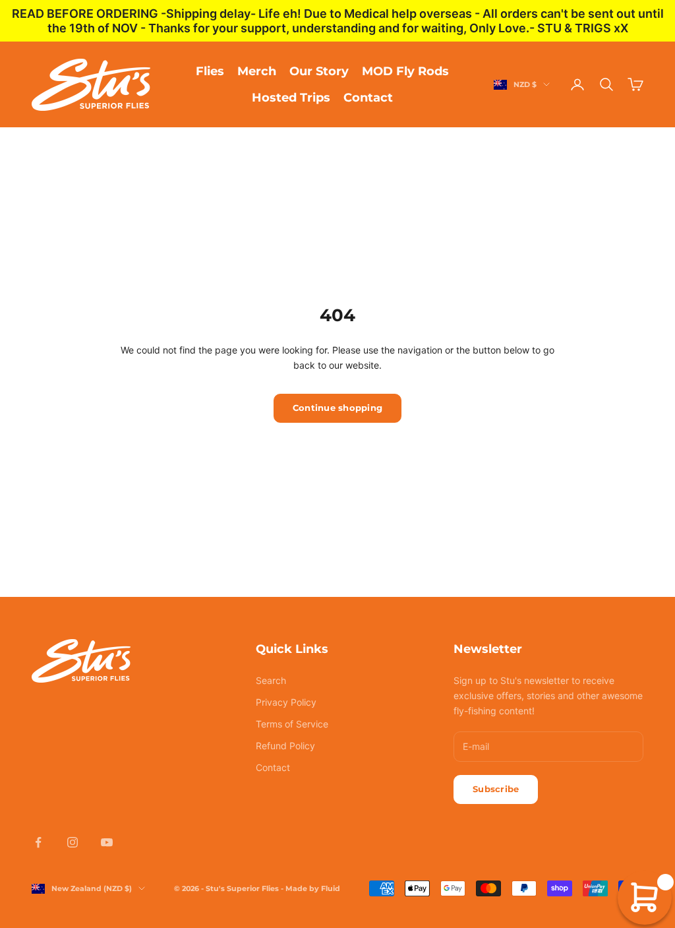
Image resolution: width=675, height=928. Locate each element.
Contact (368, 97)
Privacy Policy (286, 702)
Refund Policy (285, 745)
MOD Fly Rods (405, 71)
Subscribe (496, 789)
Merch (256, 71)
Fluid (330, 888)
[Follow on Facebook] (38, 842)
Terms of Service (292, 723)
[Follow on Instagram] (72, 842)
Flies (210, 71)
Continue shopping (337, 407)
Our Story (319, 71)
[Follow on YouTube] (106, 842)
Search (271, 680)
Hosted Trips (291, 97)
